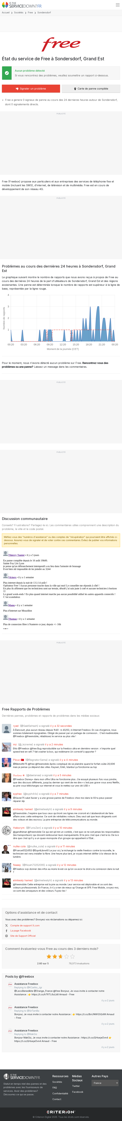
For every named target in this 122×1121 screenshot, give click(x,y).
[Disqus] (61, 589)
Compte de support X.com (25, 925)
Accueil (6, 12)
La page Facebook (20, 930)
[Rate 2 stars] (55, 956)
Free (30, 12)
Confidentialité (60, 1093)
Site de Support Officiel (23, 935)
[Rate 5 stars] (73, 956)
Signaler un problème (33, 88)
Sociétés (18, 12)
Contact (56, 1099)
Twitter (76, 1086)
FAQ (54, 1087)
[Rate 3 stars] (61, 956)
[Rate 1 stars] (49, 956)
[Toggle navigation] (117, 5)
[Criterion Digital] (61, 1112)
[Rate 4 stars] (67, 956)
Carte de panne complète (93, 88)
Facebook (77, 1091)
